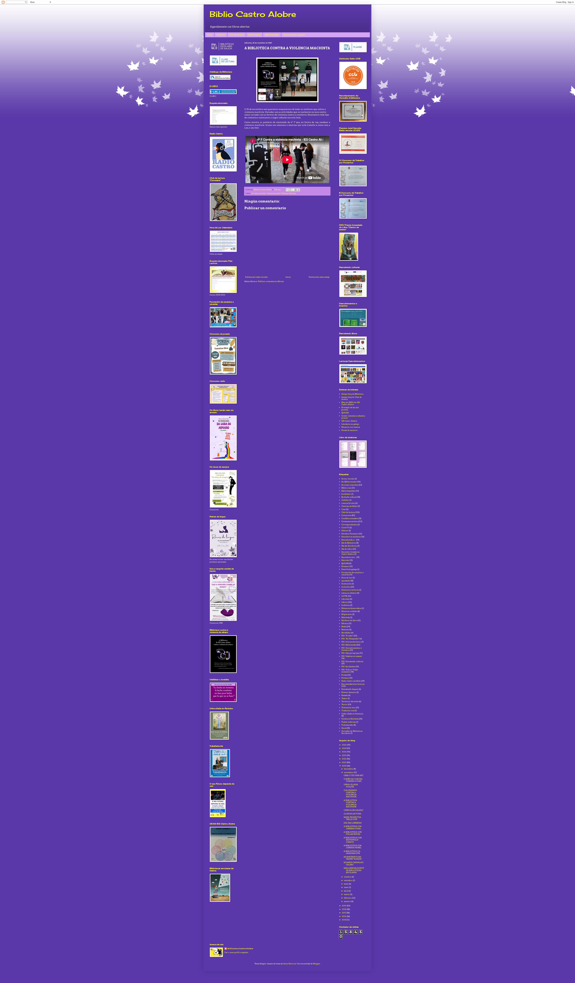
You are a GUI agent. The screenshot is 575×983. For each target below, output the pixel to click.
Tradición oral (347, 710)
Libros (344, 602)
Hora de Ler (346, 578)
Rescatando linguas (349, 689)
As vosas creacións (258, 193)
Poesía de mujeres (349, 430)
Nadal (343, 626)
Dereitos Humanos (349, 534)
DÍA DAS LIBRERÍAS (352, 823)
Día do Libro (346, 549)
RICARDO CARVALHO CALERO (353, 863)
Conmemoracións (274, 193)
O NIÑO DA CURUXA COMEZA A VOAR (353, 780)
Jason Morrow (289, 963)
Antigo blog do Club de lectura (351, 398)
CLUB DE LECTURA (352, 814)
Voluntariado (347, 725)
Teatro (344, 698)
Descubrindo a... (348, 540)
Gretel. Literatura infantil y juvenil (353, 417)
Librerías (345, 599)
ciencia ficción (348, 503)
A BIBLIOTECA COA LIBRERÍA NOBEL (352, 846)
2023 (344, 755)
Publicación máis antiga (319, 277)
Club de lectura (236, 35)
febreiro (348, 898)
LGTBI (344, 596)
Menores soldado (349, 611)
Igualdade (345, 581)
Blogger (316, 963)
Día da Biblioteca (348, 543)
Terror (344, 704)
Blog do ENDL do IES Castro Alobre (350, 403)
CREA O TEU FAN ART (353, 775)
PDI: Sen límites (348, 666)
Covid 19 (345, 527)
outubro (348, 877)
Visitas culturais (348, 722)
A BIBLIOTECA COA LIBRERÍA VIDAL (352, 827)
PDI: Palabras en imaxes (351, 656)
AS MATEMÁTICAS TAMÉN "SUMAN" (353, 858)
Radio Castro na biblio (351, 681)
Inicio (209, 35)
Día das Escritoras (349, 546)
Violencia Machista (288, 193)
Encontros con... (348, 557)
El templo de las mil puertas (350, 408)
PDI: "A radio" (347, 636)
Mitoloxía (345, 617)
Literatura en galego (350, 424)
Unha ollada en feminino (352, 714)
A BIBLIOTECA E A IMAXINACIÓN (352, 852)
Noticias (345, 629)
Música (344, 623)
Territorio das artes (349, 701)
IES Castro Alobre (349, 421)
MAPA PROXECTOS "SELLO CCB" (352, 818)
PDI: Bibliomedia (348, 645)
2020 (344, 766)
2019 (344, 906)
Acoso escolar (347, 479)
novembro (349, 772)
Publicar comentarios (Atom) (271, 281)
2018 (344, 909)
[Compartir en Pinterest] (298, 189)
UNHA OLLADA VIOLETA (351, 785)
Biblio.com (346, 488)
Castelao (345, 500)
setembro (348, 880)
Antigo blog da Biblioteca (352, 394)
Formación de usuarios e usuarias (352, 573)
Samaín (344, 695)
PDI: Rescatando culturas (352, 661)
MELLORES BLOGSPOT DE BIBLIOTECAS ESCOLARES (354, 870)
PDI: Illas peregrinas (350, 653)
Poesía (344, 675)
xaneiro (347, 901)
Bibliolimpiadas (272, 35)
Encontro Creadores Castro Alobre (350, 553)
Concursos (346, 515)
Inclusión (345, 587)
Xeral (343, 728)
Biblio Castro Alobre (253, 14)
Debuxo (344, 530)
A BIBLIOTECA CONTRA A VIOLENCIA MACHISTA (350, 803)
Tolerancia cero (348, 707)
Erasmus (345, 566)
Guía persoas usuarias (294, 35)
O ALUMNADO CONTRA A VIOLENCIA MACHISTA (350, 793)
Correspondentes (349, 524)
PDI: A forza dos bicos (351, 642)
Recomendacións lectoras (352, 684)
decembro (349, 769)
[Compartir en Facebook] (295, 189)
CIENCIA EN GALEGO (353, 810)
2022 (344, 759)
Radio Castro (254, 35)
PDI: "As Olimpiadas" (350, 639)
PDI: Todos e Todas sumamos (349, 671)
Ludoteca (345, 605)
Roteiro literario (348, 692)
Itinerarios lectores (350, 590)
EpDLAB (345, 413)
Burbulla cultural (349, 497)
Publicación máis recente (256, 277)
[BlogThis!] (290, 189)
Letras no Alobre (348, 593)
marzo (347, 894)
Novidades (346, 633)
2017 (344, 913)
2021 (344, 762)
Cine (343, 509)
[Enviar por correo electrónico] (287, 189)
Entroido (345, 560)
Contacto (221, 35)
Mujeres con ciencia (350, 427)
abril (346, 891)
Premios (345, 678)
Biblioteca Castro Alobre (240, 948)
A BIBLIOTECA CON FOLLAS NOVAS (353, 833)
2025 (344, 748)
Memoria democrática (351, 608)
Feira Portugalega (349, 569)
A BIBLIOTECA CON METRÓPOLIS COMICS (353, 840)
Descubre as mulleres (351, 537)
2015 (344, 920)
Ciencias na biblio (349, 506)
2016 (344, 916)
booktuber (346, 494)
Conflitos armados (349, 518)
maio (346, 887)
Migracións (346, 614)
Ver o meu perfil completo (236, 952)
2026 (344, 745)
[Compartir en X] (292, 189)
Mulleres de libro (349, 620)
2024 (344, 752)
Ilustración (346, 584)
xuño (346, 884)
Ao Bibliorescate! (349, 482)
